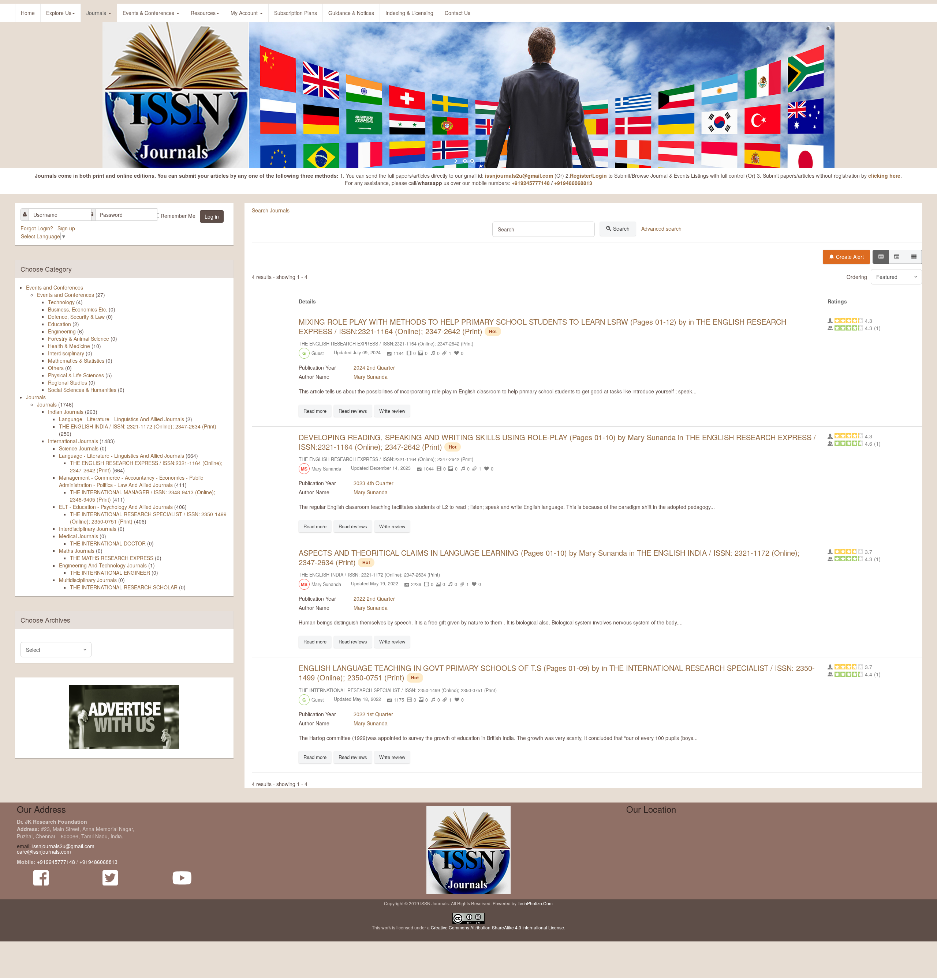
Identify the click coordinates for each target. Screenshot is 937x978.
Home (28, 12)
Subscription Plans (295, 12)
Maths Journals (76, 550)
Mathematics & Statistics (76, 360)
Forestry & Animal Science (78, 338)
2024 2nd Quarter (374, 367)
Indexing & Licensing (409, 12)
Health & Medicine (69, 346)
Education (59, 324)
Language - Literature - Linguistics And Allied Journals (121, 419)
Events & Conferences (149, 12)
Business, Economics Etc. (77, 309)
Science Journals (78, 448)
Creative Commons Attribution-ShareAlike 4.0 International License (497, 927)
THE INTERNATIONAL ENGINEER (110, 572)
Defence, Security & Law (76, 316)
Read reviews (353, 410)
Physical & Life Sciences (76, 375)
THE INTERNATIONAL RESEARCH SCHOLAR (124, 587)
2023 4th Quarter (373, 483)
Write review (392, 410)
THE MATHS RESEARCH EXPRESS (111, 558)
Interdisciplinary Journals (87, 528)
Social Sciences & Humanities (82, 389)
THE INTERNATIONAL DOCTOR (108, 543)
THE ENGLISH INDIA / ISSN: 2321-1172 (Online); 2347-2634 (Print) (137, 426)
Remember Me (178, 215)
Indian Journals (65, 411)
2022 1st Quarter (373, 714)
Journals (97, 12)
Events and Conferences (54, 287)
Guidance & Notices (351, 12)
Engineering (62, 331)
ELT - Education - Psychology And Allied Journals (116, 506)
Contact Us (457, 12)
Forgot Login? (37, 228)
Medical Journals (78, 536)
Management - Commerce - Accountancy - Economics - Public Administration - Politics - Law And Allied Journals (131, 481)
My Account (245, 12)
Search (621, 228)
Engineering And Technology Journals (103, 565)
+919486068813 (573, 182)
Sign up (66, 228)
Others (56, 367)
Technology (61, 302)
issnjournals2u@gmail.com (519, 175)
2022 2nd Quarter (374, 598)
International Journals (73, 441)
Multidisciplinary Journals (88, 580)
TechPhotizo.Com (535, 903)
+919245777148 (531, 182)
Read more (314, 410)
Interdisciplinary (66, 353)
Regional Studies (67, 382)
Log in (212, 216)
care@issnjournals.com (44, 851)
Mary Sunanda (371, 376)
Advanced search (661, 228)
